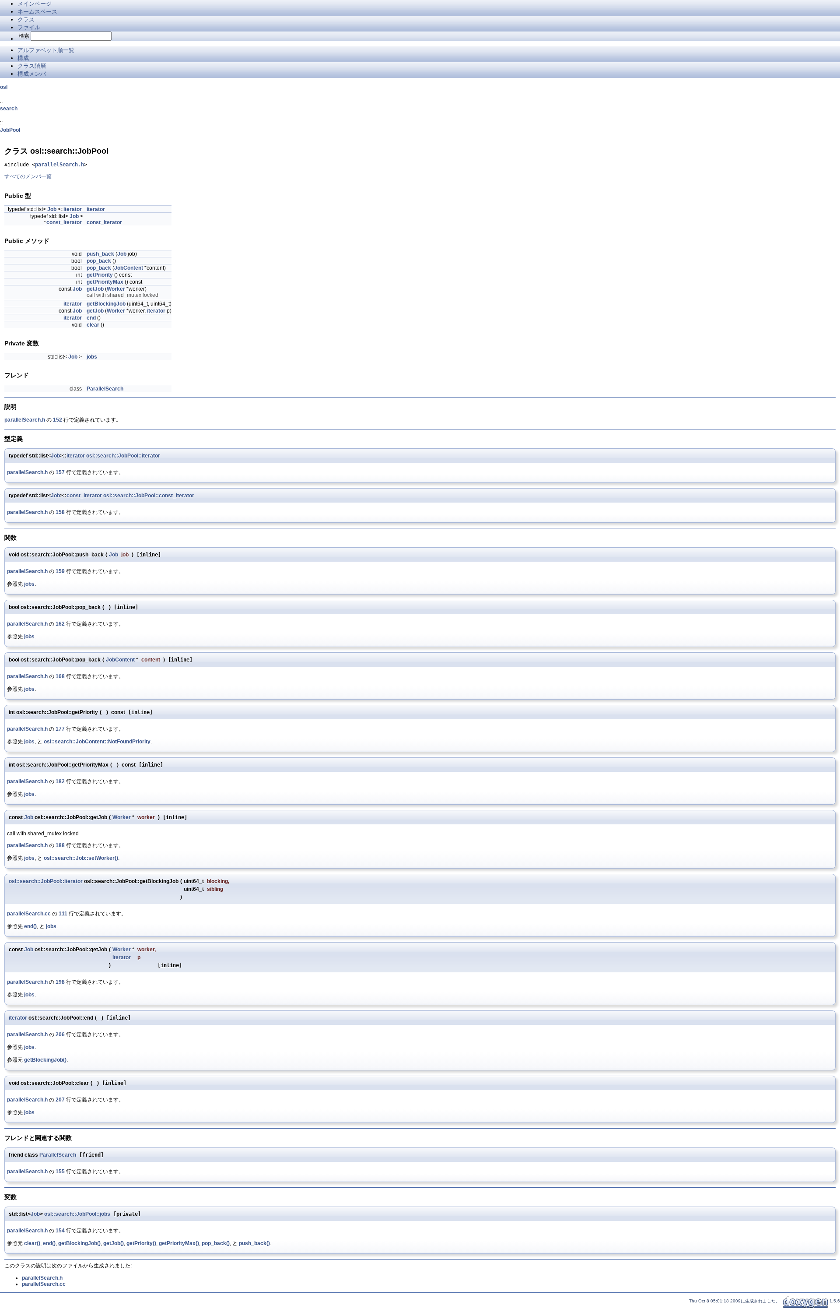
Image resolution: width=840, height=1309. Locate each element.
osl (3, 87)
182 (60, 781)
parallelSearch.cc (29, 914)
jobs (92, 357)
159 (60, 571)
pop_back (99, 261)
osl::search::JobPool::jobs (77, 1214)
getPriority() (141, 1243)
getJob (95, 289)
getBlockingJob (106, 304)
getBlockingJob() (45, 1060)
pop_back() (216, 1243)
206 (60, 1034)
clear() (32, 1243)
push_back (100, 254)
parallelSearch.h (59, 165)
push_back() (254, 1243)
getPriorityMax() (179, 1243)
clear (93, 325)
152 (57, 420)
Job (51, 209)
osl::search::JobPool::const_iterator (148, 496)
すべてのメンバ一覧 (28, 176)
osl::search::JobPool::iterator (123, 456)
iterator (72, 209)
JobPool (10, 130)
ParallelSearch (105, 389)
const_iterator (64, 222)
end (91, 318)
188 (60, 845)
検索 (24, 36)
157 (60, 472)
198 (60, 982)
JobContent (128, 268)
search (9, 109)
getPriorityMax (105, 282)
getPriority (100, 275)
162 (60, 624)
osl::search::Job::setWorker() (81, 858)
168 (60, 676)
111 (63, 914)
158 (60, 512)
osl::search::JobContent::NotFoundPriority (97, 742)
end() (30, 926)
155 (60, 1171)
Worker (116, 289)
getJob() (113, 1243)
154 (60, 1231)
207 (60, 1100)
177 (60, 729)
